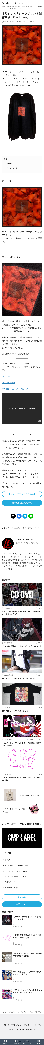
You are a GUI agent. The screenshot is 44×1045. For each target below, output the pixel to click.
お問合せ (5, 1043)
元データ (9, 163)
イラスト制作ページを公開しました (14, 810)
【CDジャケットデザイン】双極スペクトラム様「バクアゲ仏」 (27, 991)
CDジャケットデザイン (14, 876)
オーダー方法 (36, 1025)
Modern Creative (14, 3)
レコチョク (7, 376)
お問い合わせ (22, 904)
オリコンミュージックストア (15, 388)
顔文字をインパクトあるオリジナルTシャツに (20, 678)
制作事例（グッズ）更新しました (15, 710)
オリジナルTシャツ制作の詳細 (22, 494)
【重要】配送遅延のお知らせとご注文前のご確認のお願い (21, 778)
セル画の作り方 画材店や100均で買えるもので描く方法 (27, 972)
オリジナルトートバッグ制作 (28, 795)
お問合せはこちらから (22, 502)
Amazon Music (8, 382)
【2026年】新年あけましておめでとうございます (21, 646)
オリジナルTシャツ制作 (30, 528)
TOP (5, 1025)
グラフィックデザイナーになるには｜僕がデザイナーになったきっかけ (21, 612)
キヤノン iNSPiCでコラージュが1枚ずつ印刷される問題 (27, 954)
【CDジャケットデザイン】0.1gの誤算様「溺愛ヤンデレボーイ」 (22, 744)
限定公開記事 (10, 887)
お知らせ (8, 881)
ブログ (32, 22)
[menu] (40, 4)
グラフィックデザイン (13, 871)
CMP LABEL (19, 1029)
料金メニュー (27, 1043)
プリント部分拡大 (13, 168)
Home (4, 1012)
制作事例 (22, 897)
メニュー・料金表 (22, 1025)
